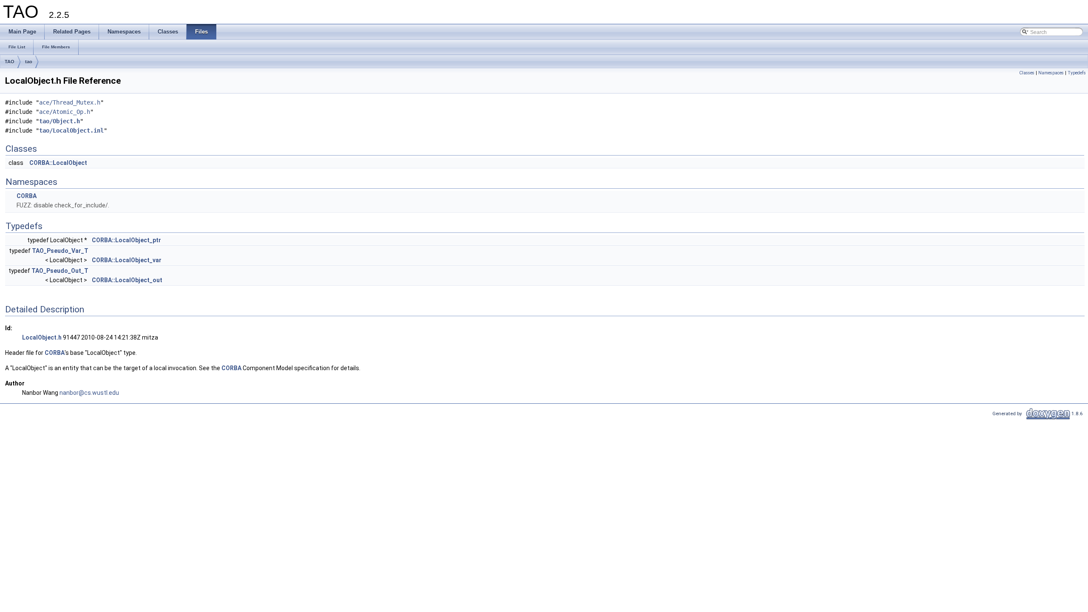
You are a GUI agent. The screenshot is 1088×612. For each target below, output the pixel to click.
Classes (1026, 73)
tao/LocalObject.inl (71, 130)
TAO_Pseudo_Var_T (60, 250)
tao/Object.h (59, 121)
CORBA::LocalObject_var (127, 260)
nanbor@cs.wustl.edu (89, 392)
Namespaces (1051, 73)
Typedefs (1077, 73)
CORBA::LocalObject (58, 162)
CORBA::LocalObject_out (127, 280)
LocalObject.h (42, 337)
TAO (9, 61)
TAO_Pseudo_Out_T (59, 270)
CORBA (27, 196)
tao (28, 61)
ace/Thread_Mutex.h (69, 102)
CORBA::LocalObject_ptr (126, 240)
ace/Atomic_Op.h (64, 111)
